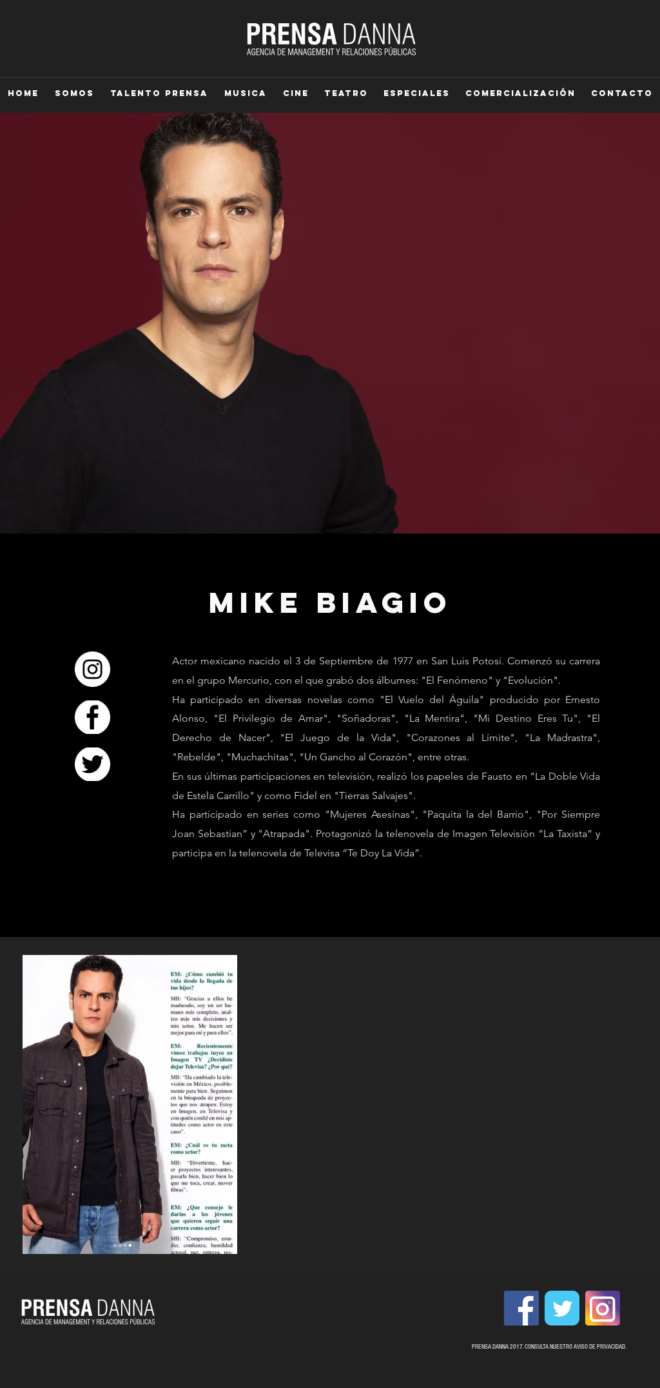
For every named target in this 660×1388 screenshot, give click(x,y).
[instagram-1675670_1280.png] (602, 1308)
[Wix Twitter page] (562, 1308)
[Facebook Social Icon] (521, 1308)
